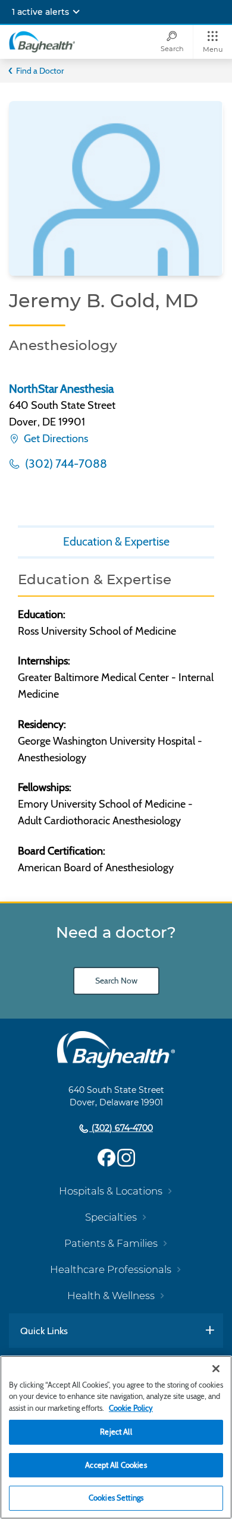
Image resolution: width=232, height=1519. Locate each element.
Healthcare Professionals (110, 1269)
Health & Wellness (111, 1295)
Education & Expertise (116, 541)
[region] (116, 1437)
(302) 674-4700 (121, 1128)
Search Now (116, 980)
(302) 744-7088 (65, 463)
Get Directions (54, 438)
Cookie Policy (131, 1408)
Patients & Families (111, 1243)
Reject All (115, 1431)
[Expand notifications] (76, 12)
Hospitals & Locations (110, 1191)
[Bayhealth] (42, 41)
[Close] (216, 1369)
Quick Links (44, 1331)
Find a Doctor (40, 70)
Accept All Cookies (115, 1465)
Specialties (111, 1217)
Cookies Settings (116, 1497)
